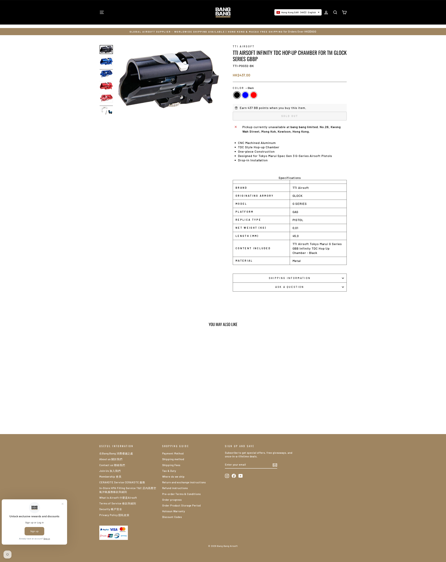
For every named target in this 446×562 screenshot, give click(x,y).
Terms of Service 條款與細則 (117, 503)
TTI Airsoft (244, 46)
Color (243, 88)
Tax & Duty (169, 470)
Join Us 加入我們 (110, 470)
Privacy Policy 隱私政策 (114, 515)
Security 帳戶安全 (110, 509)
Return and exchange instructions (184, 482)
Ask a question (289, 286)
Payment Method (173, 453)
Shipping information (290, 278)
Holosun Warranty (173, 511)
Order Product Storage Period (181, 505)
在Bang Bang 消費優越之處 (116, 453)
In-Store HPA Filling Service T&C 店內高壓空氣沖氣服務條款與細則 (127, 489)
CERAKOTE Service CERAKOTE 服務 (122, 482)
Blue (245, 95)
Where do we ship (173, 476)
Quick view (129, 390)
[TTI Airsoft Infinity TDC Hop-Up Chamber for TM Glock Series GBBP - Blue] (128, 413)
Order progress (172, 499)
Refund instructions (175, 488)
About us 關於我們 (110, 459)
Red (253, 95)
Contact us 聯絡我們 (112, 465)
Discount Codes (172, 516)
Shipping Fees (171, 465)
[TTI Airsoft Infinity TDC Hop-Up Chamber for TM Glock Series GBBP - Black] (124, 413)
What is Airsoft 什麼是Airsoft (118, 497)
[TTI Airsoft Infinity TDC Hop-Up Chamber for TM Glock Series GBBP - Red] (133, 413)
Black (236, 95)
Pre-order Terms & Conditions (181, 494)
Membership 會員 (110, 476)
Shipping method (173, 459)
